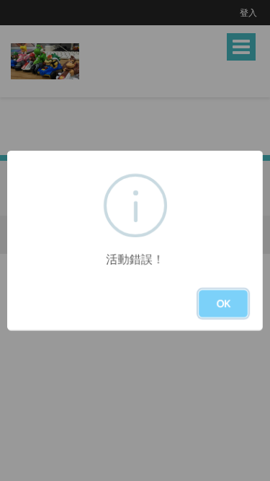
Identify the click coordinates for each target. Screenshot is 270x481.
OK (223, 303)
